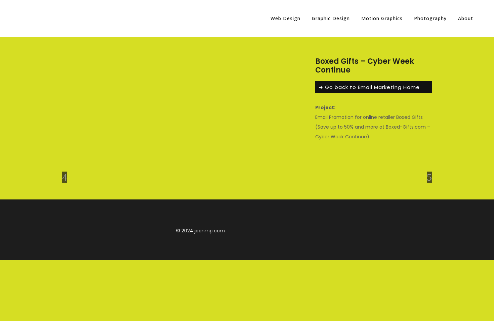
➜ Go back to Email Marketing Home (369, 87)
